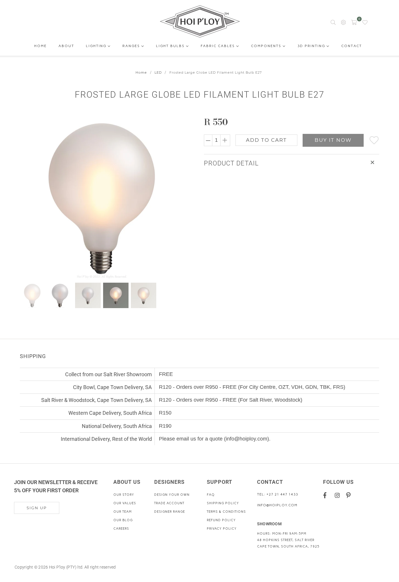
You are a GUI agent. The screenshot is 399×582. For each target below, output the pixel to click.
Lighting (97, 46)
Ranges (131, 46)
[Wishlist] (365, 22)
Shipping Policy (223, 503)
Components (267, 46)
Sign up (37, 507)
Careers (121, 529)
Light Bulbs (171, 46)
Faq (211, 495)
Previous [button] (25, 198)
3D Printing (312, 46)
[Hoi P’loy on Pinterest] (349, 495)
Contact (351, 47)
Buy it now (333, 140)
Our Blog (123, 520)
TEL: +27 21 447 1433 (277, 494)
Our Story (123, 495)
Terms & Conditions (226, 512)
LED (158, 72)
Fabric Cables (218, 46)
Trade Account (169, 503)
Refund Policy (221, 520)
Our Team (122, 512)
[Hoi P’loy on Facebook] (327, 495)
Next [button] (180, 198)
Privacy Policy (222, 529)
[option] (105, 198)
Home (40, 47)
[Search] (333, 22)
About (66, 47)
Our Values (124, 503)
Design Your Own (172, 495)
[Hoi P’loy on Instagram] (338, 495)
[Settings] (343, 22)
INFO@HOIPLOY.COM (277, 505)
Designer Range (169, 512)
